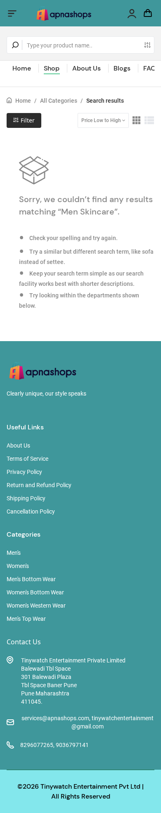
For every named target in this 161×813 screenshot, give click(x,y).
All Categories (58, 100)
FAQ (149, 68)
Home (21, 68)
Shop (51, 68)
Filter (27, 120)
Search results (105, 100)
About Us (86, 68)
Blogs (122, 68)
